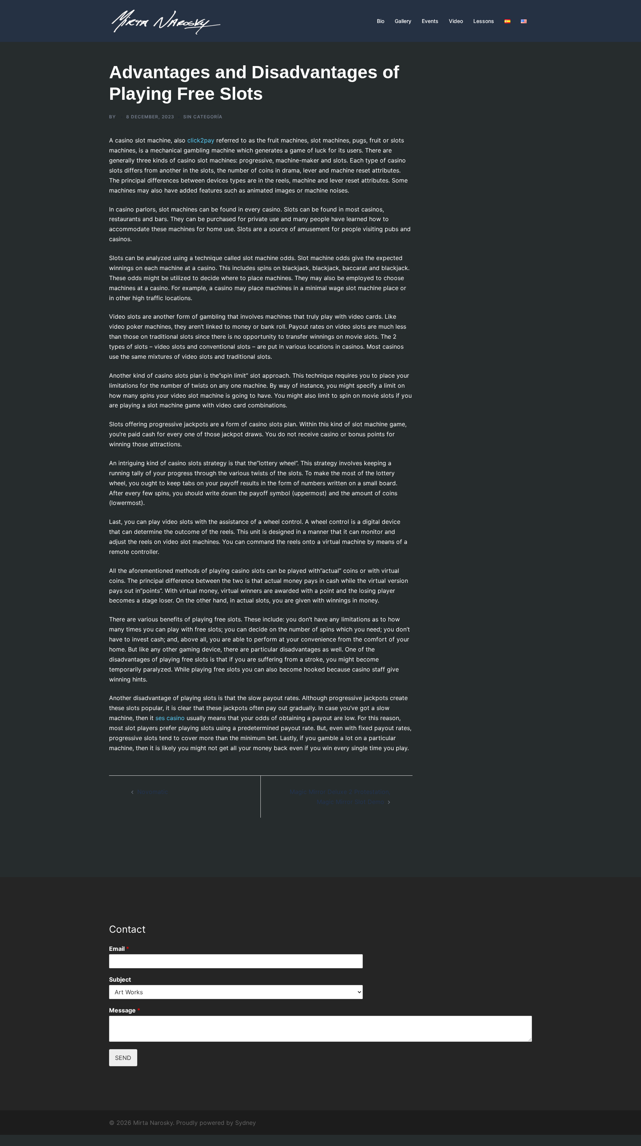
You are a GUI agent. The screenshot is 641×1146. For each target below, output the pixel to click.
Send (123, 1057)
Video (456, 21)
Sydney (245, 1122)
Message (124, 1010)
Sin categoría (203, 116)
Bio (380, 21)
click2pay (200, 140)
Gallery (403, 21)
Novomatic (152, 791)
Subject (120, 979)
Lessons (483, 21)
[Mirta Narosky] (164, 20)
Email (119, 948)
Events (430, 21)
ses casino (170, 718)
